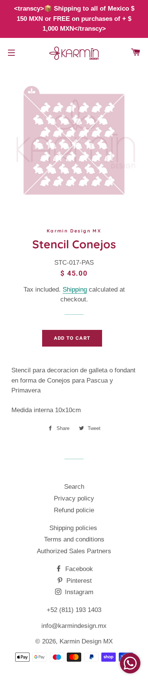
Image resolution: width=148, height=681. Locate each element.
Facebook (78, 569)
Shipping (75, 289)
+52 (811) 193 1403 (74, 610)
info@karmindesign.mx (74, 625)
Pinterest (78, 580)
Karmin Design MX (86, 641)
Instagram (78, 592)
